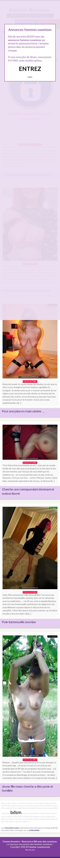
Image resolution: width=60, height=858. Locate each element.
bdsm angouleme (48, 816)
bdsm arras (16, 803)
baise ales (5, 821)
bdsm (15, 812)
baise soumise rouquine (30, 803)
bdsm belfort (12, 806)
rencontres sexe (12, 828)
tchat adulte (34, 830)
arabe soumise (34, 806)
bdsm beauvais (52, 819)
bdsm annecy (23, 806)
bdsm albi (44, 806)
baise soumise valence (43, 813)
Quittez (30, 77)
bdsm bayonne (46, 803)
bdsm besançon (28, 813)
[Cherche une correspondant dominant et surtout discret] (30, 443)
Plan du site (30, 850)
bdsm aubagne (40, 819)
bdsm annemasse (8, 819)
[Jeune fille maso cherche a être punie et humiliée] (30, 696)
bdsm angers (6, 803)
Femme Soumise (11, 841)
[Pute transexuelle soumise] (30, 549)
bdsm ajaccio (53, 806)
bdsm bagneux (35, 816)
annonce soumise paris (25, 819)
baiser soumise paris (46, 808)
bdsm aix (26, 821)
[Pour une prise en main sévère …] (30, 342)
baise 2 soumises (16, 821)
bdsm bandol (17, 808)
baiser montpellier (29, 808)
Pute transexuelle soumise (19, 622)
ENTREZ (30, 68)
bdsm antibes (24, 816)
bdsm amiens (13, 816)
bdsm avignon (6, 808)
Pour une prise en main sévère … (23, 411)
